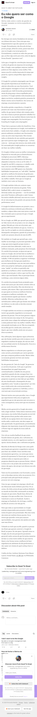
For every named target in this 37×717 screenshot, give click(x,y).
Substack (9, 713)
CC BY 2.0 (19, 555)
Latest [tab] (8, 633)
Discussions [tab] (15, 633)
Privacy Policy (19, 691)
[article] (18, 643)
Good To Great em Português (11, 8)
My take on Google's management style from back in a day (13, 642)
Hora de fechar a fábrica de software (11, 653)
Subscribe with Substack (19, 684)
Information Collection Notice (24, 689)
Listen (33, 29)
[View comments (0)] (9, 34)
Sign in (33, 2)
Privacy (21, 702)
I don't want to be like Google (12, 638)
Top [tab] (4, 633)
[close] (31, 656)
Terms (26, 702)
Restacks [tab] (13, 611)
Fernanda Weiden (11, 28)
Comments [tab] (6, 611)
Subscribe (26, 2)
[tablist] (9, 611)
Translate (5, 10)
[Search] (34, 633)
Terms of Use (28, 688)
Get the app (27, 709)
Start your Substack (14, 709)
